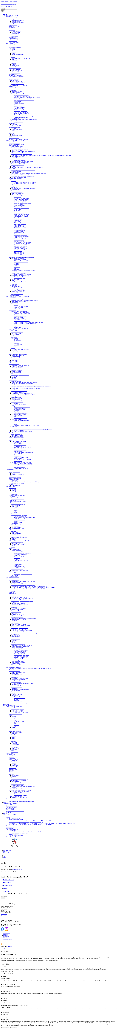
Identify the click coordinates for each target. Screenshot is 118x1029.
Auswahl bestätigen (5, 1027)
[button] (10, 14)
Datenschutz (6, 936)
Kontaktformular (6, 933)
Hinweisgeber (6, 934)
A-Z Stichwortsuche (7, 939)
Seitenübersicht (6, 937)
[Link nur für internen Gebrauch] (1, 944)
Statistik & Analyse (6, 964)
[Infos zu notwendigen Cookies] (7, 963)
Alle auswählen (13, 1027)
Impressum (5, 935)
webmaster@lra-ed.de (17, 869)
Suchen (2, 8)
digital (9, 946)
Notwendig (4, 963)
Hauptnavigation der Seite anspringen (9, 1)
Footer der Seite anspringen (6, 6)
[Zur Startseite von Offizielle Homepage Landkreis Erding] (11, 848)
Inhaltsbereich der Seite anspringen (8, 4)
